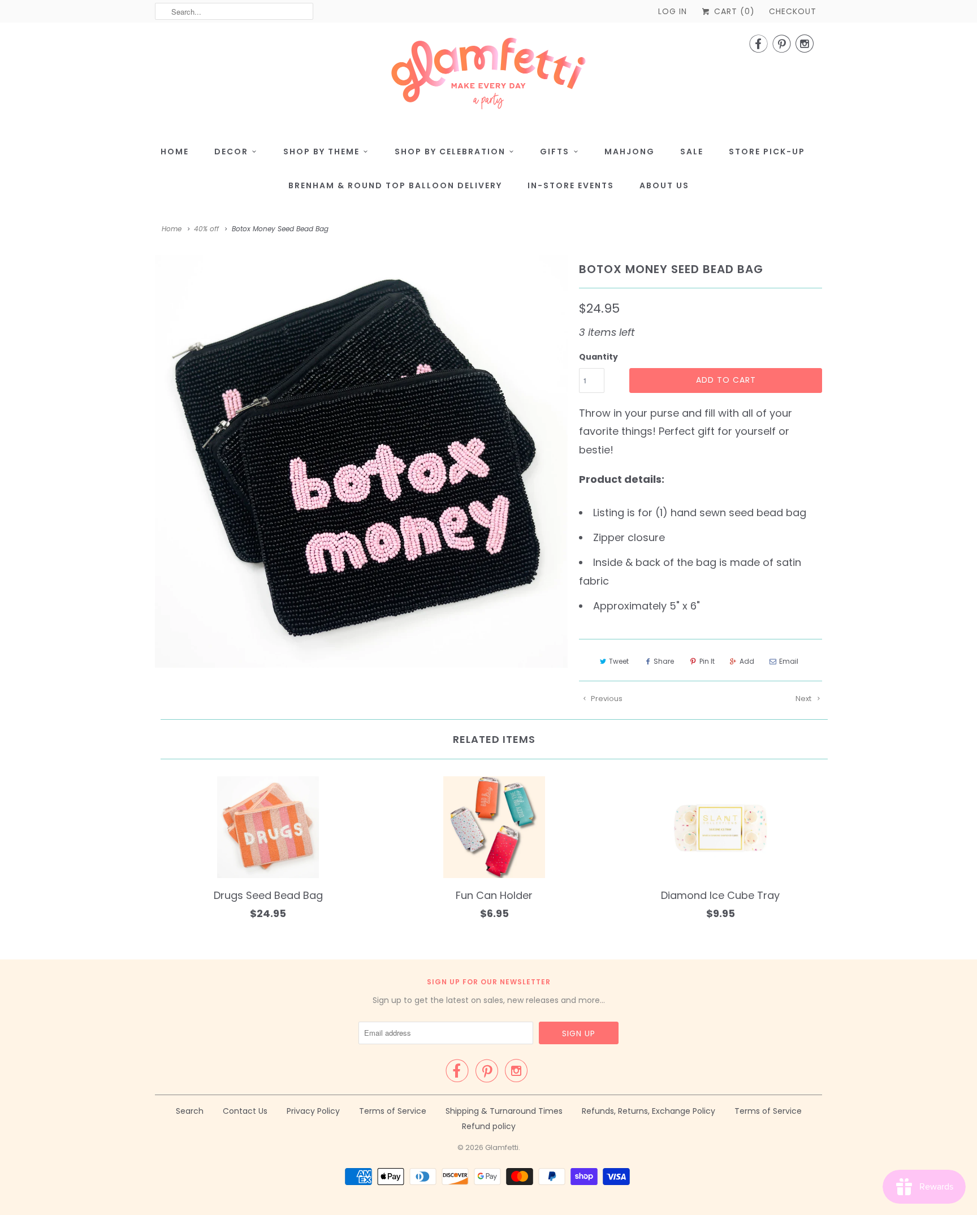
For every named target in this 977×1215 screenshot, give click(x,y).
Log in (672, 11)
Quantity (598, 356)
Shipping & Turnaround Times (504, 1111)
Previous (605, 698)
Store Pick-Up (767, 151)
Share (664, 661)
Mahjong (629, 151)
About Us (664, 185)
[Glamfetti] (488, 77)
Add (747, 661)
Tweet (619, 661)
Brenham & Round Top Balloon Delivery (395, 185)
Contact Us (245, 1111)
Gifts (554, 151)
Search (190, 1111)
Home (175, 151)
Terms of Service (392, 1111)
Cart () (733, 11)
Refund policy (489, 1126)
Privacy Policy (313, 1111)
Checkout (792, 11)
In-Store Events (571, 185)
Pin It (707, 661)
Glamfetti (501, 1147)
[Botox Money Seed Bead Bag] (361, 461)
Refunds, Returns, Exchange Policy (648, 1111)
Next (804, 698)
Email (788, 661)
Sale (691, 151)
